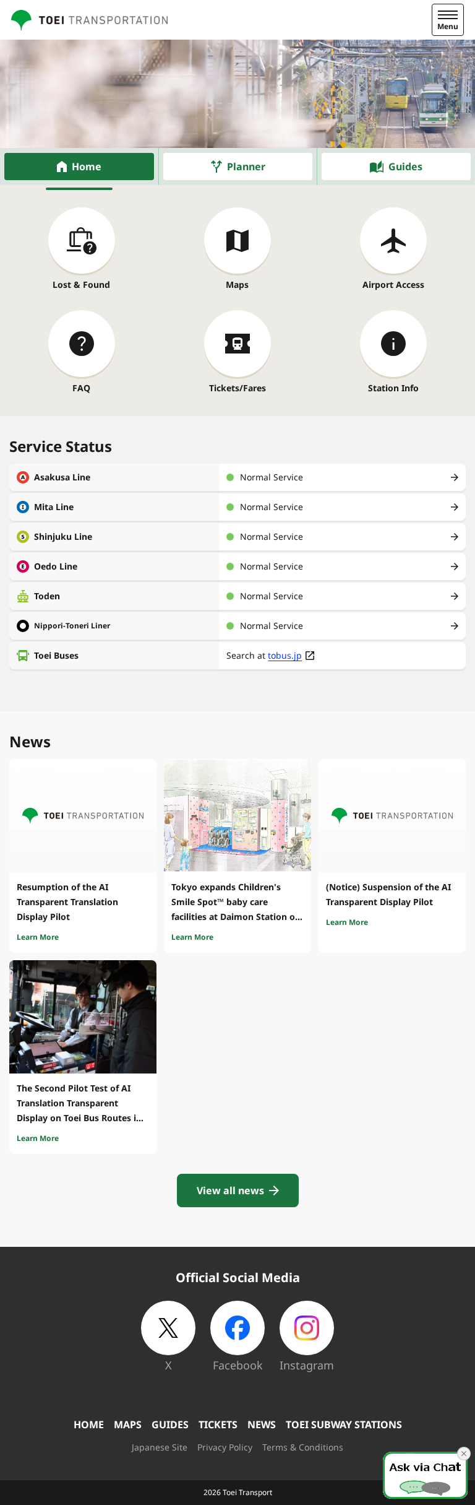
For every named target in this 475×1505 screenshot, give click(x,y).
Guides (405, 166)
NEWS (261, 1424)
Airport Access (393, 284)
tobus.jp (285, 655)
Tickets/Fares (237, 387)
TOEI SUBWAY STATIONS (344, 1424)
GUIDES (170, 1424)
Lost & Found (81, 284)
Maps (237, 284)
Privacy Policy (224, 1447)
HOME (89, 1424)
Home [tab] (86, 166)
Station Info (393, 387)
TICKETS (218, 1424)
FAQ (81, 387)
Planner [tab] (246, 166)
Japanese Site (159, 1447)
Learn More (38, 937)
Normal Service (271, 477)
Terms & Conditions (302, 1447)
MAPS (128, 1424)
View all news (230, 1190)
